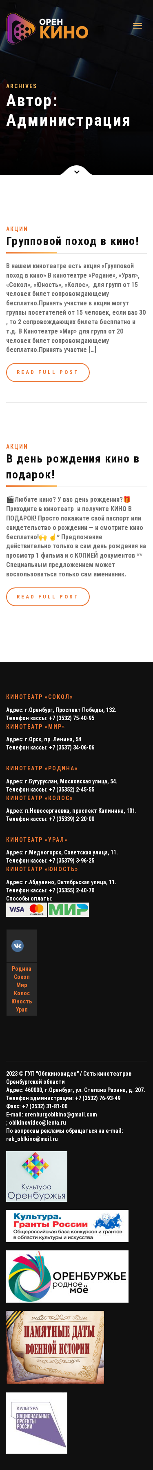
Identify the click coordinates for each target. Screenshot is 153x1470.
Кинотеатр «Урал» (37, 839)
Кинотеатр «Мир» (35, 726)
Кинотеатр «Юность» (42, 869)
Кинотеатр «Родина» (42, 768)
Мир (21, 985)
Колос (22, 993)
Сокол (22, 977)
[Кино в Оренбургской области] (37, 28)
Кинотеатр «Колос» (39, 798)
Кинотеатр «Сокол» (39, 697)
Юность (21, 1001)
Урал (22, 1009)
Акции (17, 229)
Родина (21, 968)
